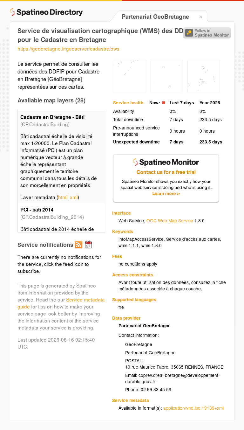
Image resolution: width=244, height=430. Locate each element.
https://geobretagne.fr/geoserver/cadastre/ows (68, 48)
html (62, 196)
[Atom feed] (79, 249)
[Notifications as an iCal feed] (89, 249)
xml (74, 196)
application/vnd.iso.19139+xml (193, 408)
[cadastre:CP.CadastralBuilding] (167, 90)
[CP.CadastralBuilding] (130, 90)
